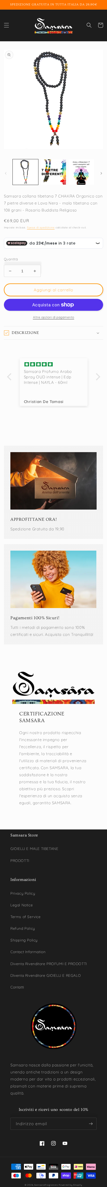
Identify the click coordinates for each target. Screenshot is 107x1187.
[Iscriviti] (90, 1124)
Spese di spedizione (41, 227)
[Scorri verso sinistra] (5, 173)
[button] (6, 25)
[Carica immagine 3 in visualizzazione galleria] (81, 172)
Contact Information (27, 951)
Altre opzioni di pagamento (53, 317)
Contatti (17, 987)
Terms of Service (25, 916)
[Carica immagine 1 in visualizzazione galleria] (25, 172)
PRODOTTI (19, 860)
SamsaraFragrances (46, 1185)
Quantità (11, 259)
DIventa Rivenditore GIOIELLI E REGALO (45, 975)
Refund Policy (22, 928)
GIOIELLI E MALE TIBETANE (34, 848)
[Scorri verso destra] (101, 173)
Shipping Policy (24, 940)
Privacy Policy (22, 893)
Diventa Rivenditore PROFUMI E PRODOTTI (48, 963)
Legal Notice (21, 905)
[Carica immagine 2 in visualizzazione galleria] (53, 172)
